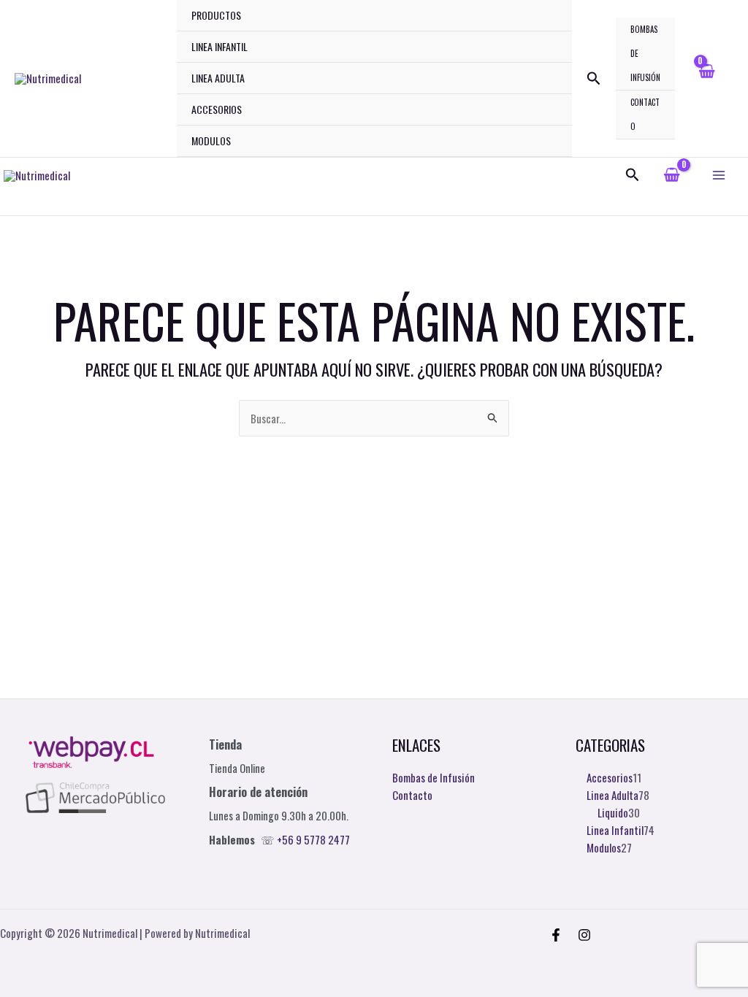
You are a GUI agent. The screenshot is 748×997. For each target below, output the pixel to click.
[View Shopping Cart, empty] (706, 78)
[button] (594, 79)
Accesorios (216, 109)
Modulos (211, 140)
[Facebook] (555, 935)
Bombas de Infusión (645, 53)
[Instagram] (584, 935)
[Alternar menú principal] (718, 175)
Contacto (645, 114)
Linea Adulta (218, 77)
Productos (216, 15)
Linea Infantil (219, 46)
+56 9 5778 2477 (313, 839)
